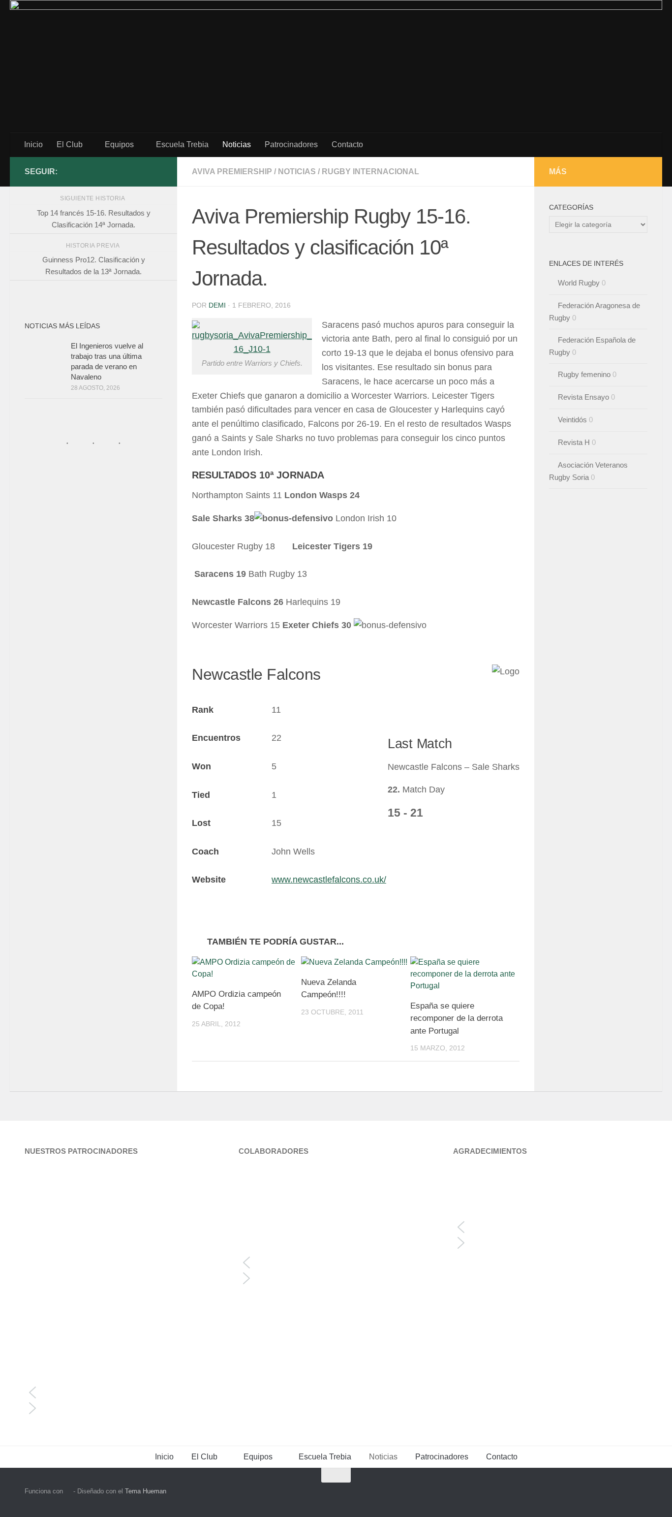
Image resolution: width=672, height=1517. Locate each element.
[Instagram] (141, 171)
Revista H (574, 442)
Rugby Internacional (370, 171)
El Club (70, 144)
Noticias (236, 144)
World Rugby (579, 283)
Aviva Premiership (232, 171)
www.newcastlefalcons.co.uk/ (329, 880)
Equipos (119, 144)
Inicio (33, 144)
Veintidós (572, 419)
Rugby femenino (584, 374)
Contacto (347, 144)
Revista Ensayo (583, 397)
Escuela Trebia (182, 144)
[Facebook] (156, 171)
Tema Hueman (145, 1491)
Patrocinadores (291, 144)
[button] (122, 1392)
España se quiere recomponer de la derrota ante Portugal (456, 1018)
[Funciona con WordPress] (68, 1491)
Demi (217, 305)
